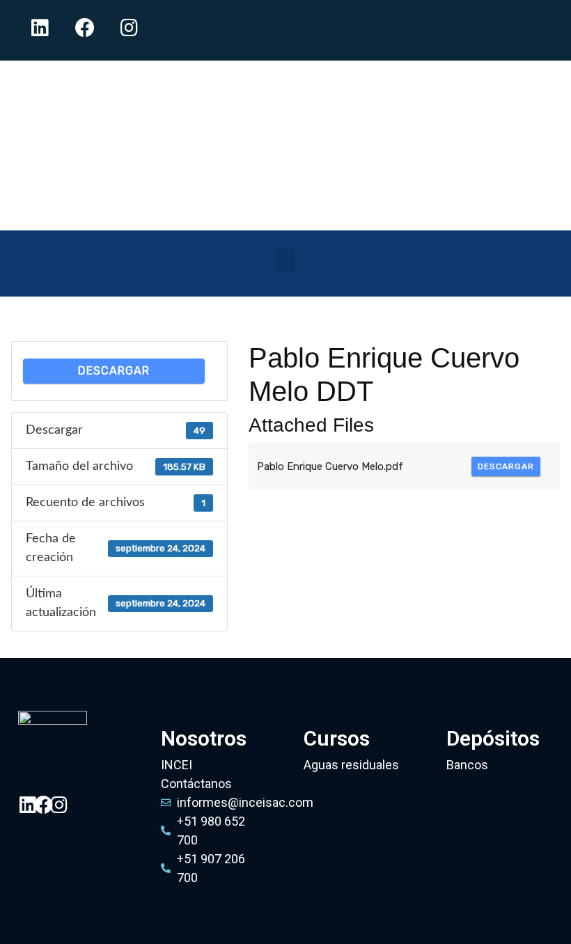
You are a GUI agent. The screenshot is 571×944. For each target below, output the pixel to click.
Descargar (114, 370)
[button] (285, 260)
